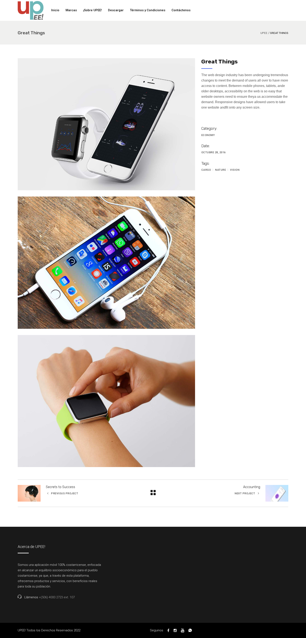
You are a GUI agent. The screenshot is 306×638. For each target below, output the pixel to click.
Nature (220, 169)
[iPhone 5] (106, 263)
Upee (263, 33)
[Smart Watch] (106, 124)
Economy (208, 135)
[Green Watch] (106, 401)
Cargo (206, 169)
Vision (234, 169)
